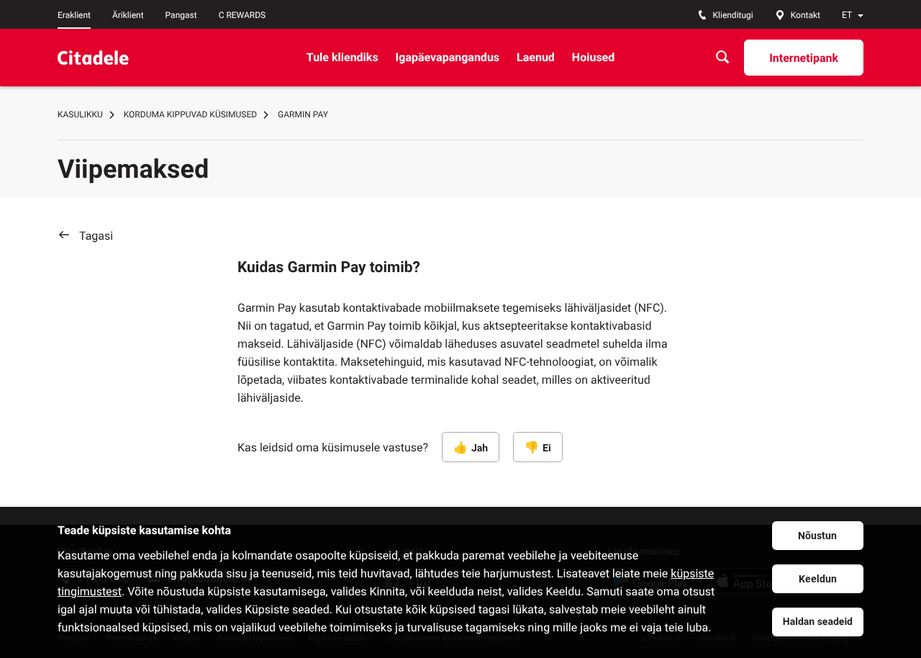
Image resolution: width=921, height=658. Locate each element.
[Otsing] (722, 57)
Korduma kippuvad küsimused (190, 114)
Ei (547, 448)
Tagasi (96, 236)
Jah (479, 448)
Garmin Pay (303, 114)
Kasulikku (80, 114)
